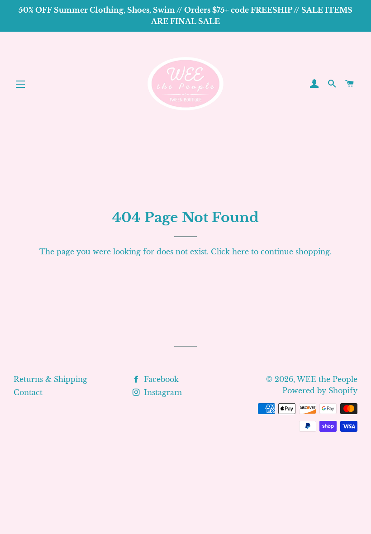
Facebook (160, 379)
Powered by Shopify (319, 390)
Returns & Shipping (50, 379)
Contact (28, 392)
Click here (230, 251)
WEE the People (327, 379)
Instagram (162, 392)
